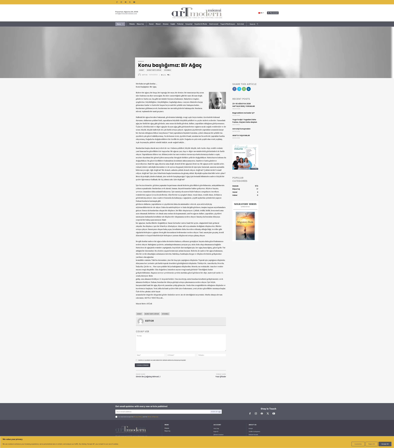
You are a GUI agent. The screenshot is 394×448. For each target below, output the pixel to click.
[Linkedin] (249, 89)
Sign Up (214, 411)
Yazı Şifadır (220, 376)
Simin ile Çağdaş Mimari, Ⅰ (148, 376)
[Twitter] (130, 2)
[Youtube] (134, 2)
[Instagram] (121, 2)
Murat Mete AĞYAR (154, 70)
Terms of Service (153, 417)
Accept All (384, 444)
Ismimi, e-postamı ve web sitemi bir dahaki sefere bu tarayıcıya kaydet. (162, 360)
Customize (358, 444)
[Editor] (140, 75)
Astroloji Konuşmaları (241, 129)
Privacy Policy (138, 417)
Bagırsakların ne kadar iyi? (243, 113)
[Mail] (125, 2)
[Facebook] (117, 2)
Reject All (371, 444)
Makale (141, 61)
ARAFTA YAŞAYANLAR (241, 135)
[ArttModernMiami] (197, 12)
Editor (145, 75)
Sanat (141, 70)
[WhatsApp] (244, 89)
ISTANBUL (167, 70)
